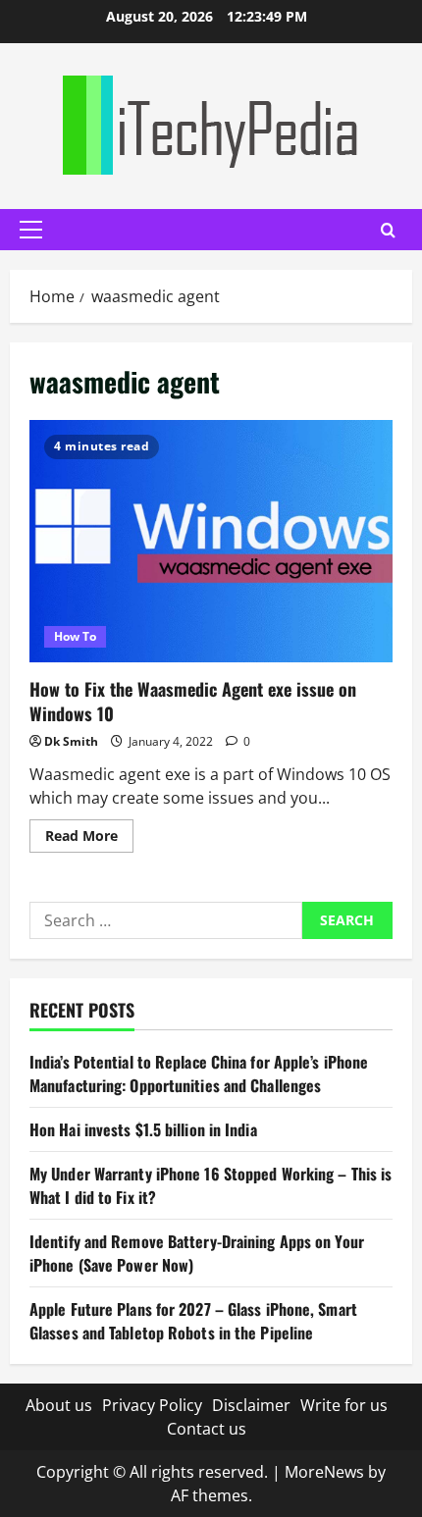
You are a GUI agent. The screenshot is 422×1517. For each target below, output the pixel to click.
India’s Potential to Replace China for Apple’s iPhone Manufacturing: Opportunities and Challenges (198, 1073)
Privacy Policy (152, 1405)
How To (75, 636)
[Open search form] (388, 230)
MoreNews (324, 1472)
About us (59, 1405)
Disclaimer (251, 1405)
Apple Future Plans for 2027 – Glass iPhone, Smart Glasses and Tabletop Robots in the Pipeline (193, 1320)
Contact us (206, 1428)
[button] (31, 229)
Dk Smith (71, 741)
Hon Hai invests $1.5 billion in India (143, 1129)
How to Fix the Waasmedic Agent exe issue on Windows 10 (211, 541)
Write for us (344, 1405)
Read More (89, 839)
